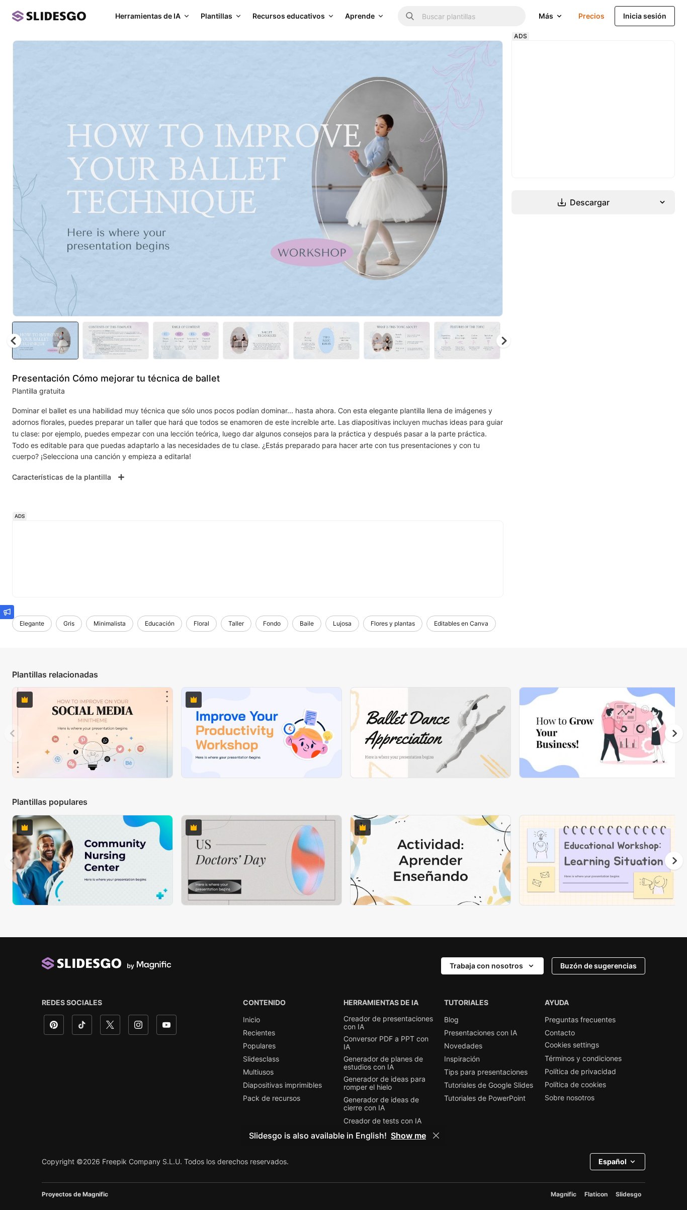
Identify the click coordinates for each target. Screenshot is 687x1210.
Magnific (563, 1194)
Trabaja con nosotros (486, 965)
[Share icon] (486, 56)
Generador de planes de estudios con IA (383, 1063)
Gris (68, 623)
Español (612, 1161)
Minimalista (110, 623)
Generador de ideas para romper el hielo (384, 1083)
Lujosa (342, 623)
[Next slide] (488, 179)
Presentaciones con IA (480, 1033)
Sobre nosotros (569, 1098)
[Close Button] (436, 1135)
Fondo (272, 623)
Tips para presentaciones (486, 1072)
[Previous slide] (13, 733)
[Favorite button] (460, 56)
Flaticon (596, 1194)
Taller (236, 623)
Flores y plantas (393, 623)
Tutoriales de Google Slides (488, 1085)
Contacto (560, 1033)
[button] (503, 341)
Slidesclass (261, 1059)
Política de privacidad (580, 1072)
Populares (259, 1046)
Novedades (463, 1046)
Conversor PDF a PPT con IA (385, 1043)
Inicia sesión (644, 16)
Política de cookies (575, 1085)
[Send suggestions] (7, 612)
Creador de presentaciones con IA (388, 1023)
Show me (408, 1135)
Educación (160, 623)
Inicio (251, 1020)
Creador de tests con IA (382, 1121)
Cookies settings (572, 1045)
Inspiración (462, 1059)
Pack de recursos (271, 1098)
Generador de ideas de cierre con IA (381, 1104)
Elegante (32, 623)
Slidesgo (628, 1194)
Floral (201, 623)
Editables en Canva (461, 623)
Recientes (259, 1033)
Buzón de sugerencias (598, 965)
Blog (451, 1020)
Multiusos (258, 1072)
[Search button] (410, 16)
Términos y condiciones (583, 1058)
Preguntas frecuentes (580, 1020)
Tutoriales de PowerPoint (485, 1098)
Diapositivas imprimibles (282, 1085)
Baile (307, 623)
